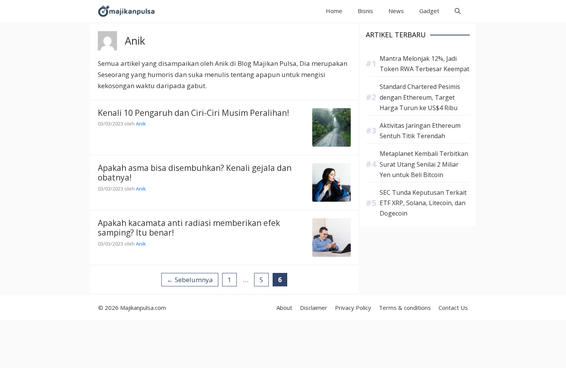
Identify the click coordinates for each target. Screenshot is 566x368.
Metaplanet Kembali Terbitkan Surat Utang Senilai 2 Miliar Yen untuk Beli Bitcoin (424, 164)
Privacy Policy (353, 307)
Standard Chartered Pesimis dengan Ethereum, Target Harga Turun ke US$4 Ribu (420, 97)
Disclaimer (313, 307)
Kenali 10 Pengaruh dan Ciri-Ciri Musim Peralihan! (193, 112)
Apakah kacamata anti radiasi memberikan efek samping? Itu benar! (189, 227)
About (284, 307)
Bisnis (365, 11)
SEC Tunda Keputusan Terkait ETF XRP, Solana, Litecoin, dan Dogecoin (423, 202)
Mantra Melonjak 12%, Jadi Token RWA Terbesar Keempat (424, 63)
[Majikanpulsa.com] (126, 11)
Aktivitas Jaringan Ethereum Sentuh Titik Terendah (420, 130)
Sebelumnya (190, 279)
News (396, 11)
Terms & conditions (405, 307)
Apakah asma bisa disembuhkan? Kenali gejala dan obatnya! (194, 172)
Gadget (429, 11)
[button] (457, 11)
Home (334, 11)
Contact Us (453, 307)
